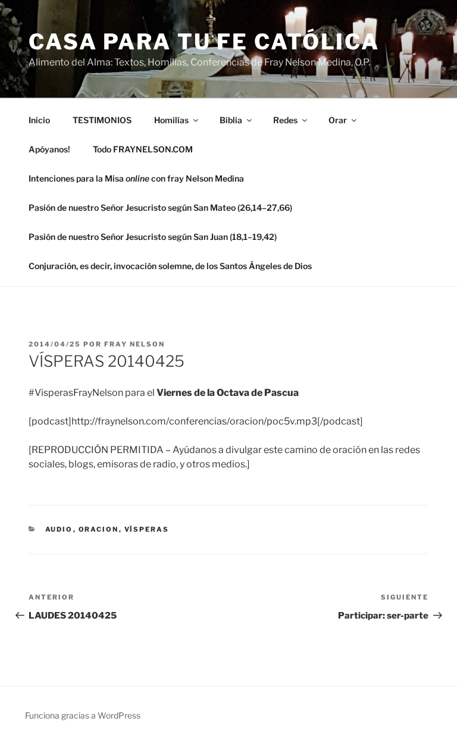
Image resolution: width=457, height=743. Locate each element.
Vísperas (147, 529)
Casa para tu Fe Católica (204, 42)
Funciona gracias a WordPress (82, 715)
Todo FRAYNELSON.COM (143, 149)
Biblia (231, 120)
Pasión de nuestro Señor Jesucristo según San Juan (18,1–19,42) (153, 237)
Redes (285, 120)
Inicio (39, 120)
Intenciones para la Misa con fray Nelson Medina (136, 178)
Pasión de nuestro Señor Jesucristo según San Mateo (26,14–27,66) (160, 207)
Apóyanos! (49, 149)
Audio (59, 529)
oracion (99, 529)
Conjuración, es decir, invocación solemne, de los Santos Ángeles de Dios (170, 266)
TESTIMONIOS (102, 120)
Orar (337, 120)
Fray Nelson (134, 344)
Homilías (171, 120)
